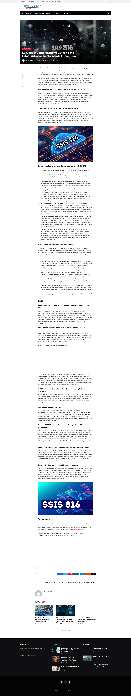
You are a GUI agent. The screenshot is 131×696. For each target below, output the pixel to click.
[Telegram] (22, 82)
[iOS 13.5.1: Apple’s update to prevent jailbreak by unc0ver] (87, 666)
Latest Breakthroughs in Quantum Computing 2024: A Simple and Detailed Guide (45, 1)
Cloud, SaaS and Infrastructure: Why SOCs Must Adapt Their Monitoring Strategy (65, 620)
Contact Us (71, 686)
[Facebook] (22, 71)
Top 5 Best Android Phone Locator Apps (100, 649)
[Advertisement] (80, 360)
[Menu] (23, 13)
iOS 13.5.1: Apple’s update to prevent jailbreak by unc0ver (100, 665)
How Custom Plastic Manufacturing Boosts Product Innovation (42, 619)
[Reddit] (22, 79)
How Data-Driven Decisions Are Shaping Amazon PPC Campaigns (70, 650)
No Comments (46, 60)
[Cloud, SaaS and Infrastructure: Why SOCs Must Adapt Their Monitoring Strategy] (65, 610)
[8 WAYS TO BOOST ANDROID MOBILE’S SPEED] (87, 658)
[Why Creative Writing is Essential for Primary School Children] (56, 668)
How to (48, 13)
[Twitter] (22, 75)
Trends (66, 13)
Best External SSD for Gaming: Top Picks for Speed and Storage (87, 619)
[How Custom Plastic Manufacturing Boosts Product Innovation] (44, 610)
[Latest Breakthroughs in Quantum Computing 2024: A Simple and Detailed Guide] (56, 659)
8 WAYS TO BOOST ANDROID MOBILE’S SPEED (101, 657)
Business (28, 13)
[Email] (22, 89)
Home (57, 686)
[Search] (108, 13)
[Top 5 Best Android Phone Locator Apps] (87, 650)
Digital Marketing (39, 13)
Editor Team (30, 60)
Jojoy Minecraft (79, 529)
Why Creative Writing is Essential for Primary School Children (70, 667)
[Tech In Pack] (31, 7)
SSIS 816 (38, 568)
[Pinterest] (22, 86)
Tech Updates (57, 13)
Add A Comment (65, 630)
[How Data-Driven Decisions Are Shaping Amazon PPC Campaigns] (56, 650)
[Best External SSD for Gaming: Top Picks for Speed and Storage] (87, 610)
